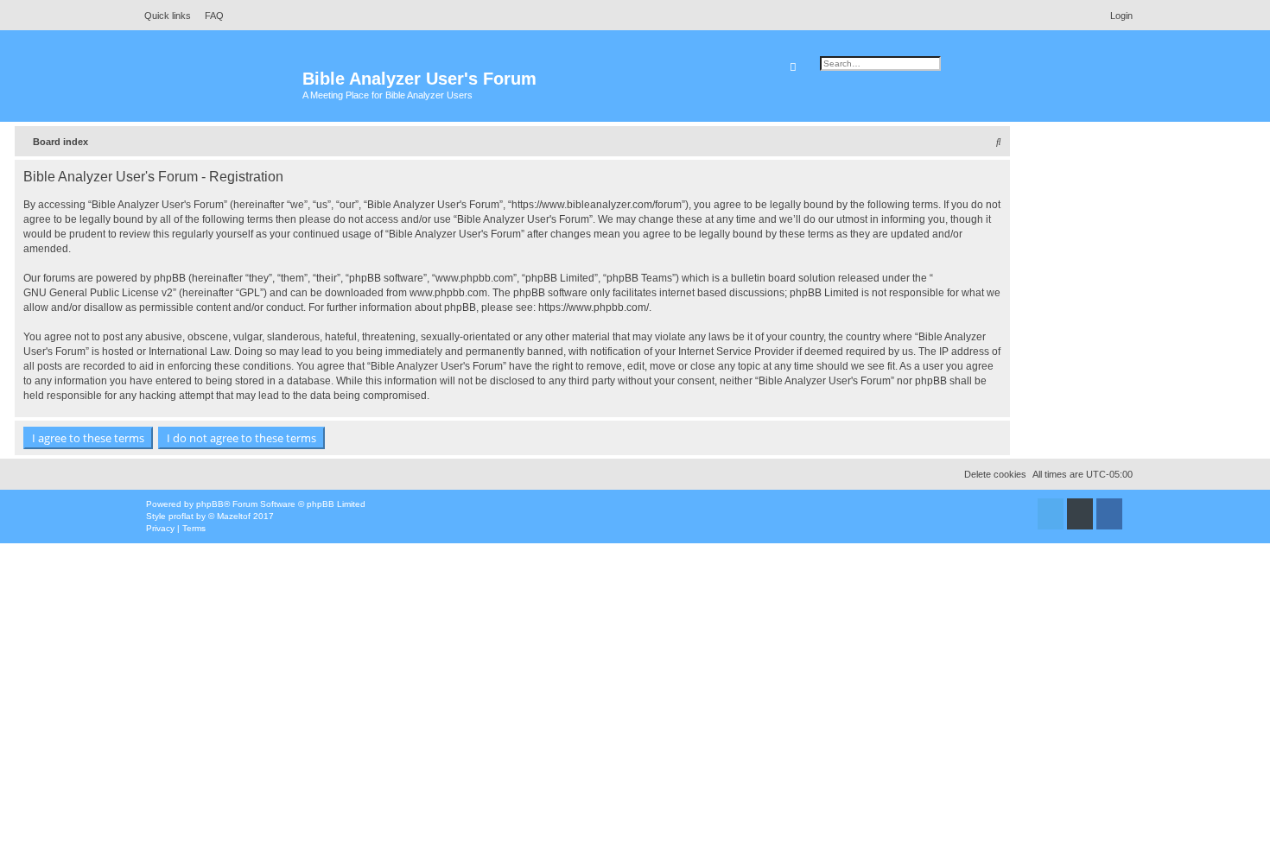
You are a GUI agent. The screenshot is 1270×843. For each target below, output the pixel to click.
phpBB (210, 504)
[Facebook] (1109, 513)
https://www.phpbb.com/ (593, 307)
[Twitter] (1051, 513)
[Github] (1080, 513)
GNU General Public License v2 (98, 293)
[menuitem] (209, 15)
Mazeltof (234, 516)
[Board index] (219, 86)
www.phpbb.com (448, 293)
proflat (181, 516)
